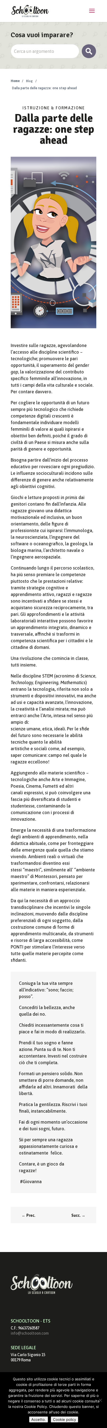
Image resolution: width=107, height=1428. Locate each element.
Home (15, 81)
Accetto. (38, 1419)
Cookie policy (64, 1419)
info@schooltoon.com (30, 1333)
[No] (100, 1400)
